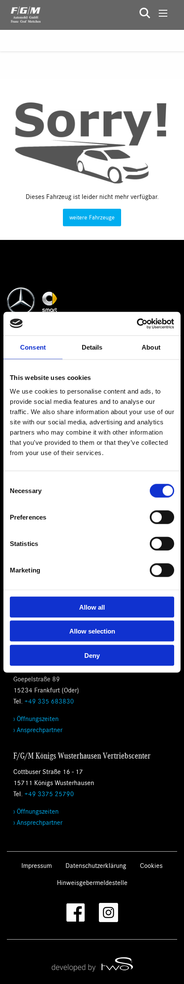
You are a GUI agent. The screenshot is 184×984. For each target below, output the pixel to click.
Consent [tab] (33, 347)
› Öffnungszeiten (36, 718)
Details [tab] (92, 347)
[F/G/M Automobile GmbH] (20, 13)
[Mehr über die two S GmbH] (92, 964)
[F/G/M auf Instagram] (108, 912)
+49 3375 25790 (49, 793)
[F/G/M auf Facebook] (75, 912)
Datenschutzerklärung (95, 865)
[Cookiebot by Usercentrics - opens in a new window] (136, 323)
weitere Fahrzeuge (92, 217)
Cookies (151, 865)
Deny (92, 655)
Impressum (36, 865)
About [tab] (151, 347)
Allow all (92, 606)
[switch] (162, 517)
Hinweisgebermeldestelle (92, 882)
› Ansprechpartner (37, 729)
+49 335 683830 (49, 700)
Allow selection (92, 631)
